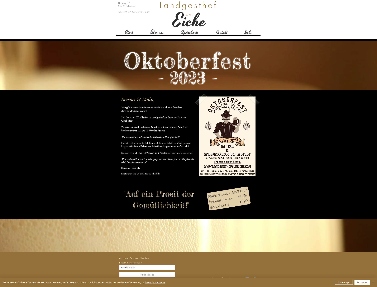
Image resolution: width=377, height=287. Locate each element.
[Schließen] (373, 282)
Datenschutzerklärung (155, 282)
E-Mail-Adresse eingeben (129, 263)
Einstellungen (344, 282)
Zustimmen (362, 282)
